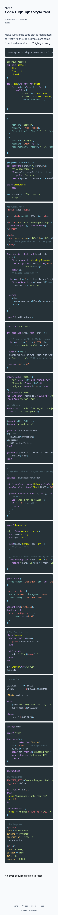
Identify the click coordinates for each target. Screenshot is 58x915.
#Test (7, 22)
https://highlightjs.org (37, 43)
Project (25, 906)
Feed (42, 906)
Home (15, 906)
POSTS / (8, 8)
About (33, 906)
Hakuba (34, 910)
